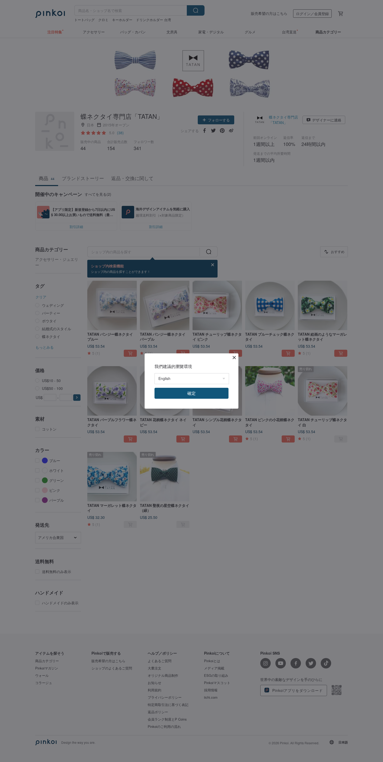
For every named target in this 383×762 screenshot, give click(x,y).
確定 (191, 393)
